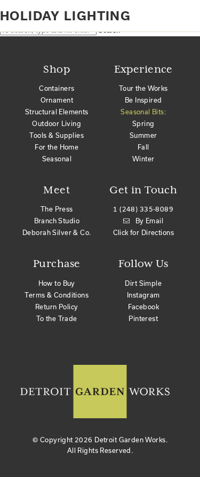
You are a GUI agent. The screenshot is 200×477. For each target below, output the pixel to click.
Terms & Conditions (57, 295)
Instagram (143, 295)
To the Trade (56, 318)
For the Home (56, 147)
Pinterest (143, 318)
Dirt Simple (143, 283)
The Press (57, 209)
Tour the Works (143, 88)
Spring (143, 123)
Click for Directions (143, 232)
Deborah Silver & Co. (56, 232)
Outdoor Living (56, 123)
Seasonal (56, 158)
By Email (149, 220)
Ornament (57, 100)
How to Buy (56, 283)
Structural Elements (57, 111)
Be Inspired (143, 100)
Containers (56, 88)
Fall (143, 147)
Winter (143, 158)
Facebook (143, 306)
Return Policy (56, 306)
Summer (143, 135)
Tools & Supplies (56, 135)
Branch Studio (56, 220)
